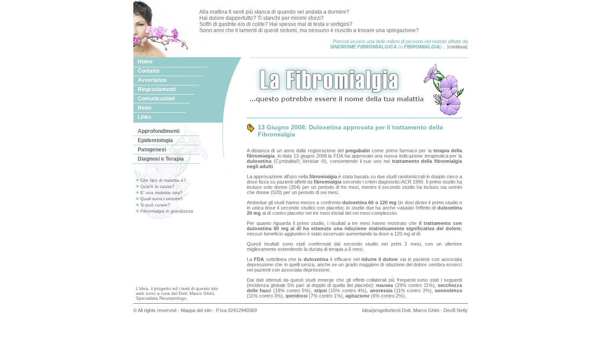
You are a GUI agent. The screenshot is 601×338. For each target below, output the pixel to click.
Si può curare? (155, 204)
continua (457, 46)
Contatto (148, 71)
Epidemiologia (155, 140)
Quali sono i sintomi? (161, 198)
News (145, 108)
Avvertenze (152, 80)
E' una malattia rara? (161, 192)
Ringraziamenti (157, 89)
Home (145, 62)
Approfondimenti (159, 131)
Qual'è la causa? (157, 186)
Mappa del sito (196, 310)
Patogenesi (152, 150)
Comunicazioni (156, 99)
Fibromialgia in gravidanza (166, 211)
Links (144, 117)
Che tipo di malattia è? (163, 180)
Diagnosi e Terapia (161, 159)
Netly (462, 310)
